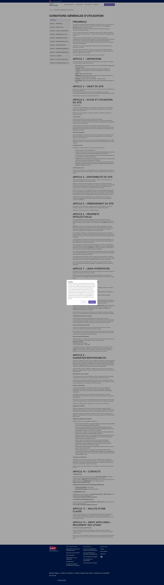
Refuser (84, 302)
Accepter (92, 302)
